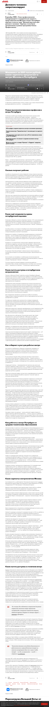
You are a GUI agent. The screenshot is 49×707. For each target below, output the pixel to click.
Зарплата (14, 684)
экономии (16, 626)
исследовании (21, 654)
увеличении (33, 665)
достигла (24, 659)
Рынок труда (8, 684)
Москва (40, 684)
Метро (18, 684)
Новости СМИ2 (9, 64)
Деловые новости (33, 682)
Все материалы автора (22, 13)
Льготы (7, 570)
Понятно (44, 704)
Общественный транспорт (32, 684)
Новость (10, 682)
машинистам (38, 579)
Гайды (11, 685)
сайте (19, 178)
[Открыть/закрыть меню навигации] (37, 1)
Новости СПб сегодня (24, 682)
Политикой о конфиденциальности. (22, 705)
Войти (44, 1)
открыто (40, 482)
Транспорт (23, 684)
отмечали (14, 614)
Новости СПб (16, 682)
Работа (7, 685)
